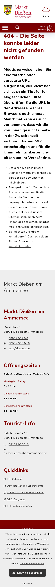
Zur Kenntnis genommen (27, 573)
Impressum (27, 583)
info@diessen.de (19, 348)
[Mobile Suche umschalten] (17, 28)
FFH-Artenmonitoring (19, 506)
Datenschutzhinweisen (32, 563)
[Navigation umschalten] (5, 28)
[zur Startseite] (17, 11)
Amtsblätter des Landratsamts (25, 486)
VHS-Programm (16, 499)
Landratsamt (14, 479)
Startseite (15, 173)
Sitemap (14, 217)
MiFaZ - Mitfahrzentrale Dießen (25, 492)
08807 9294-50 (19, 343)
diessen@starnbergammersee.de (25, 453)
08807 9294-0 (18, 338)
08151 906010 (19, 444)
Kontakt (27, 529)
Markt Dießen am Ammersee (23, 287)
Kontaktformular (20, 246)
